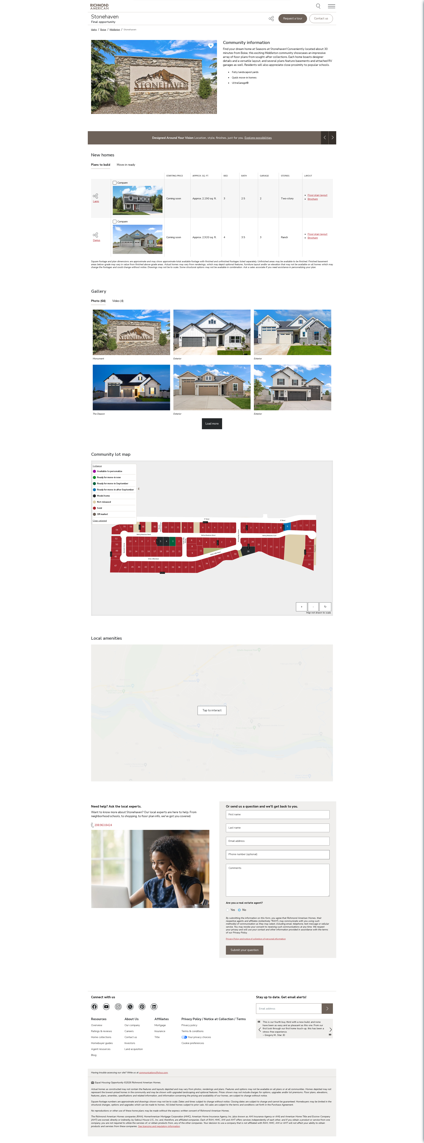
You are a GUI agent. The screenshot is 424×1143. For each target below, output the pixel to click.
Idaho (94, 29)
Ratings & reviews (101, 1031)
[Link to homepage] (99, 6)
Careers (129, 1031)
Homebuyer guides (102, 1043)
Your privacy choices (199, 1037)
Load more (212, 424)
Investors (130, 1043)
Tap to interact (212, 710)
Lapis (96, 201)
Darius (96, 240)
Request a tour (292, 18)
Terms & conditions (193, 1031)
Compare (122, 183)
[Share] (271, 18)
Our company (132, 1025)
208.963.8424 (103, 825)
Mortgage (160, 1025)
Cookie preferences (193, 1043)
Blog (93, 1055)
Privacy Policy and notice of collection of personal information (256, 938)
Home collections (101, 1037)
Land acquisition (134, 1049)
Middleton (115, 29)
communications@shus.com (153, 1072)
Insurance (160, 1031)
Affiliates (162, 1019)
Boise (103, 29)
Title (157, 1037)
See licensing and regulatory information (159, 1126)
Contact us (321, 18)
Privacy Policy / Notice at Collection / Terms (214, 1019)
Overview (96, 1025)
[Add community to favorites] (211, 45)
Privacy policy (189, 1025)
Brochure (313, 199)
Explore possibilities (258, 138)
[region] (212, 216)
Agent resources (100, 1049)
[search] (318, 6)
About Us (132, 1019)
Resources (98, 1019)
